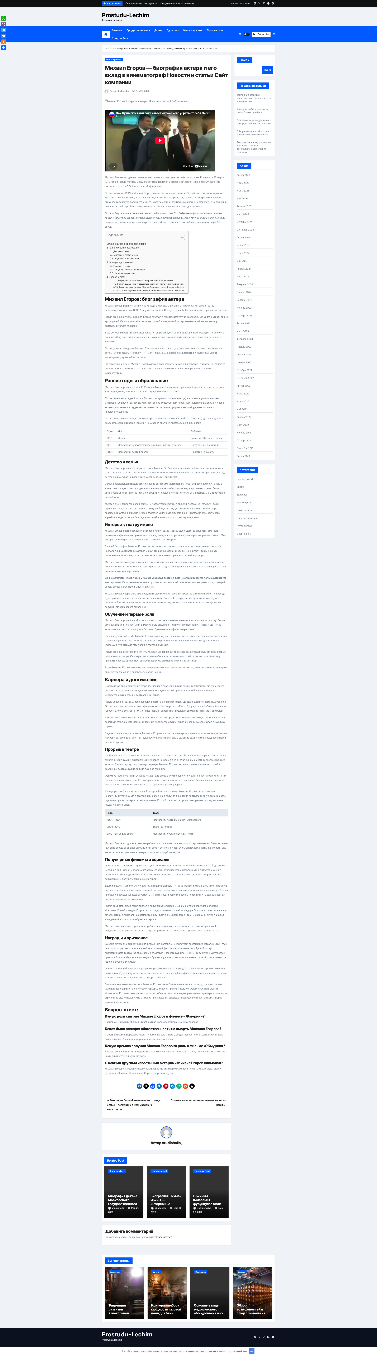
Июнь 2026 (243, 190)
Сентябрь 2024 (245, 229)
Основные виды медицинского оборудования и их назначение (254, 122)
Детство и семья (121, 251)
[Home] (106, 34)
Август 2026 (243, 175)
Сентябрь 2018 (245, 448)
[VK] (3, 36)
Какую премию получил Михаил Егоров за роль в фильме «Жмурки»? (152, 287)
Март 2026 (243, 214)
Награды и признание (125, 273)
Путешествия (215, 30)
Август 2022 (243, 385)
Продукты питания (138, 30)
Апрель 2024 (244, 268)
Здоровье (173, 30)
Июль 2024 (243, 245)
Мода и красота (192, 30)
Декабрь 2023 (244, 300)
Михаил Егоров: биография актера (127, 243)
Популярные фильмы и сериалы (130, 269)
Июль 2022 (243, 393)
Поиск (244, 60)
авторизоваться (163, 1237)
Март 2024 (243, 276)
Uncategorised (113, 59)
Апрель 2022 (244, 417)
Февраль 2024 (245, 284)
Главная (117, 30)
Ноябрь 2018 (244, 432)
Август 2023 (243, 323)
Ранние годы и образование (124, 247)
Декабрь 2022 (244, 354)
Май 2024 (242, 260)
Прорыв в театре (121, 266)
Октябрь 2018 (244, 440)
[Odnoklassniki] (3, 42)
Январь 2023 (244, 346)
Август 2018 (243, 456)
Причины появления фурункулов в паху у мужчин (209, 1202)
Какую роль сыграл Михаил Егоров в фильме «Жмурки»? (145, 280)
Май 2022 (242, 409)
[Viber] (3, 24)
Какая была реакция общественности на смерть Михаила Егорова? (151, 284)
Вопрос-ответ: (117, 277)
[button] (274, 34)
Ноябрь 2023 (244, 307)
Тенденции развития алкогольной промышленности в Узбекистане (254, 98)
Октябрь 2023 (244, 315)
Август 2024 (243, 237)
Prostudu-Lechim (125, 15)
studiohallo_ (123, 91)
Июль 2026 (243, 182)
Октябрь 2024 (244, 221)
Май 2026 (242, 198)
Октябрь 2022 (244, 370)
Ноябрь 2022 (244, 362)
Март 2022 (243, 424)
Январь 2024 (244, 292)
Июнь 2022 (243, 401)
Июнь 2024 (243, 253)
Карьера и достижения (121, 262)
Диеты (158, 30)
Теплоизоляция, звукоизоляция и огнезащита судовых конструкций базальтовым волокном (254, 147)
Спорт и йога (120, 38)
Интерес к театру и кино (126, 254)
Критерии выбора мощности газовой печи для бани (252, 111)
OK (251, 1351)
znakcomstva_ (205, 1207)
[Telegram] (3, 30)
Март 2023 (243, 331)
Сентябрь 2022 (245, 378)
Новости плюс (244, 510)
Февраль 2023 (245, 339)
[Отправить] (3, 48)
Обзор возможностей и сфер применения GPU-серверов (253, 133)
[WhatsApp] (3, 18)
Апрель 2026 (244, 206)
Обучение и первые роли (126, 258)
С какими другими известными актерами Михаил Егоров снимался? (151, 290)
